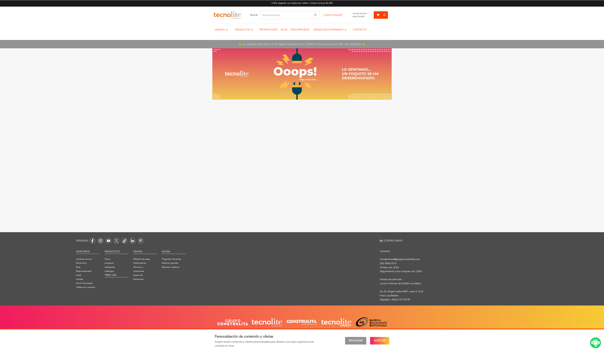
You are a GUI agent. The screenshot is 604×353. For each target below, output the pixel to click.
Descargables (300, 29)
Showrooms (81, 263)
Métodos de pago (141, 259)
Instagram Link (100, 241)
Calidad (79, 279)
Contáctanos (393, 240)
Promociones (268, 29)
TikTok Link (124, 241)
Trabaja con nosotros (85, 287)
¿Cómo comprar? (333, 15)
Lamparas (109, 263)
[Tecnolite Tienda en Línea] (227, 15)
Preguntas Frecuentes (171, 259)
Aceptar (380, 340)
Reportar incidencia (170, 267)
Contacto (360, 29)
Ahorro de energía (84, 283)
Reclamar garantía (170, 263)
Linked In (133, 241)
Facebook (92, 241)
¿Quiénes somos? (84, 259)
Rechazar (356, 340)
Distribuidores (139, 263)
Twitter (116, 241)
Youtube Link (108, 241)
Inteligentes (110, 267)
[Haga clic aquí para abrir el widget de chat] (595, 342)
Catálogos (109, 271)
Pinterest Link (141, 241)
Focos (107, 259)
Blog (284, 29)
